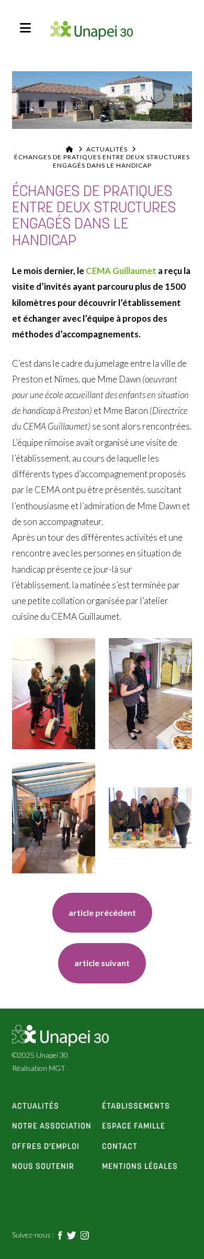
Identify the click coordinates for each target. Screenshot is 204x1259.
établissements (136, 1106)
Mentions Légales (140, 1167)
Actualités (107, 149)
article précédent (102, 912)
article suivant (102, 963)
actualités (35, 1106)
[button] (25, 28)
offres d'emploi (46, 1147)
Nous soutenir (43, 1167)
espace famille (133, 1126)
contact (120, 1147)
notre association (52, 1126)
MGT (57, 1068)
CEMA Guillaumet (121, 270)
